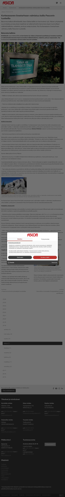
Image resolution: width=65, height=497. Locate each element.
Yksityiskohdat (45, 239)
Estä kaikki (20, 257)
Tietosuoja (54, 262)
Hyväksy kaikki (45, 257)
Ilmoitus (19, 239)
